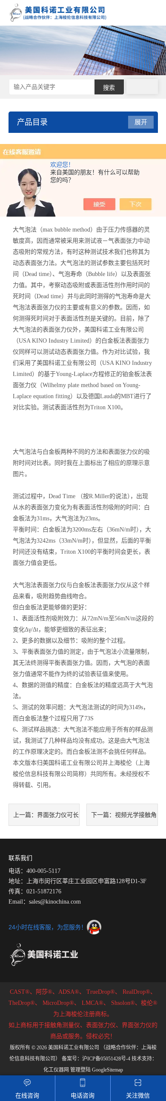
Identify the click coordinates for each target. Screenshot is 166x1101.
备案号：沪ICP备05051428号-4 (96, 1059)
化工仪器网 (56, 1070)
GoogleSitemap (107, 1070)
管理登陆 (80, 1070)
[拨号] (142, 86)
